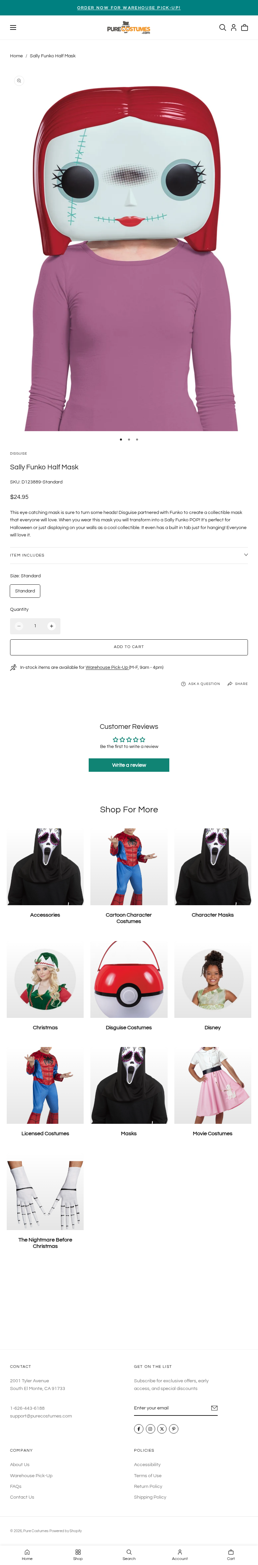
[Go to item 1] (121, 440)
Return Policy (148, 1486)
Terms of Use (148, 1475)
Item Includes (27, 555)
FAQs (16, 1486)
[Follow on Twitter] (162, 1429)
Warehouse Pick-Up (107, 667)
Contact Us (22, 1497)
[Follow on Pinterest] (173, 1429)
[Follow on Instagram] (150, 1429)
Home (16, 56)
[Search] (222, 27)
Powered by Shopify (65, 1531)
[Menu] (13, 27)
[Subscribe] (214, 1408)
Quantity (19, 609)
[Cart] (244, 27)
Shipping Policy (150, 1497)
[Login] (233, 27)
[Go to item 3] (137, 440)
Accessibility (147, 1464)
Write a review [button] (129, 765)
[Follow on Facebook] (138, 1429)
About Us (20, 1464)
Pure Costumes (35, 1531)
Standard (25, 591)
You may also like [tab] (129, 1305)
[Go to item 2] (129, 440)
